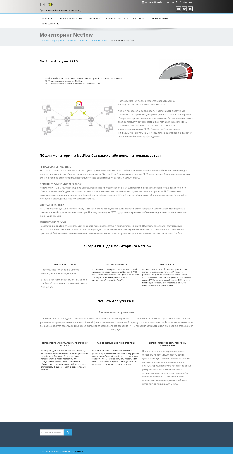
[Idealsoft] (47, 4)
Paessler (71, 40)
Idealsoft (79, 451)
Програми (94, 18)
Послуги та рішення (70, 18)
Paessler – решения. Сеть (93, 40)
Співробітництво (116, 18)
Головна (47, 18)
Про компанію (50, 23)
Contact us (185, 2)
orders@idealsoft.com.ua (159, 2)
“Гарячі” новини (159, 18)
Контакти (138, 18)
